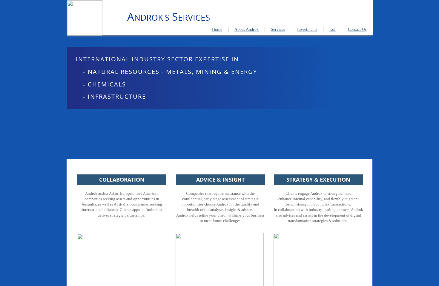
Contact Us (357, 29)
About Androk (246, 29)
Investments (307, 29)
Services (278, 29)
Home (217, 29)
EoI (332, 29)
